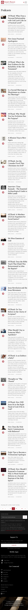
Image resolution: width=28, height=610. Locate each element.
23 (11, 509)
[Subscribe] (25, 517)
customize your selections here (14, 530)
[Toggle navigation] (26, 2)
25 (17, 509)
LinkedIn (5, 581)
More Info (23, 557)
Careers (3, 589)
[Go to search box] (24, 2)
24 (14, 509)
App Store (6, 560)
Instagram (5, 576)
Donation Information (14, 548)
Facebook (5, 574)
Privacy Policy (4, 587)
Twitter (5, 579)
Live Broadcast (7, 570)
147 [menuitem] (22, 508)
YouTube (5, 572)
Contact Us (4, 591)
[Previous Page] (2, 508)
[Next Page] (25, 508)
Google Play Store (8, 562)
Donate (14, 545)
